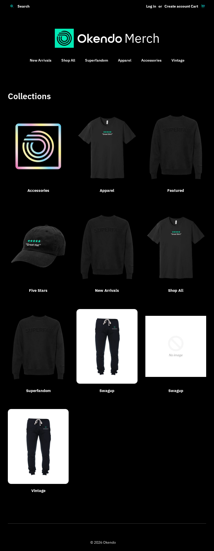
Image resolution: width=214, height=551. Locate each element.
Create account (177, 6)
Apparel (124, 60)
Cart (194, 6)
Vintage (178, 60)
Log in (151, 6)
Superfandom (96, 60)
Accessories (151, 60)
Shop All (68, 60)
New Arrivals (40, 60)
